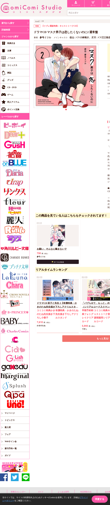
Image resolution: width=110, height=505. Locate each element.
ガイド (41, 492)
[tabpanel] (66, 76)
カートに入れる (59, 262)
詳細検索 (6, 30)
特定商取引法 (86, 492)
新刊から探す (8, 23)
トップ (37, 21)
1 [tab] (66, 109)
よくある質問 (63, 492)
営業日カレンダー (18, 492)
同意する (99, 499)
